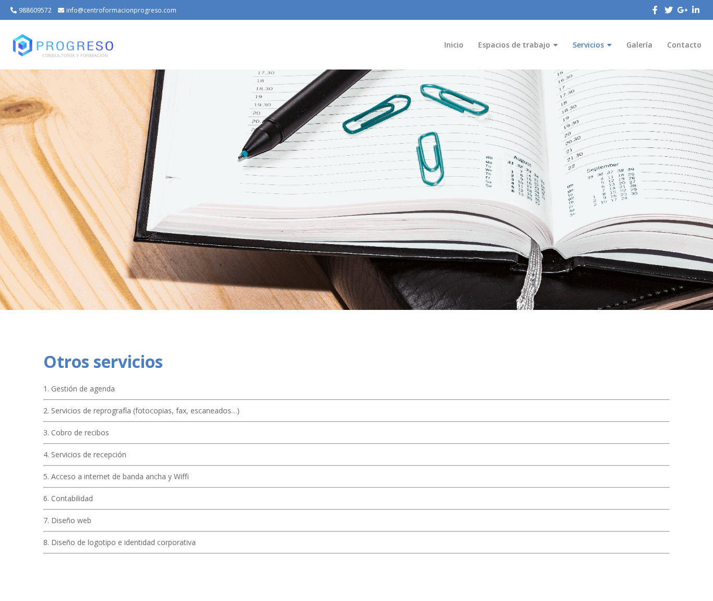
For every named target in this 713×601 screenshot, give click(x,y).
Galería (639, 45)
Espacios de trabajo (514, 45)
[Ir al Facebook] (655, 10)
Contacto (684, 45)
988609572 (35, 10)
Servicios (588, 45)
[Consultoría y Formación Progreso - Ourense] (62, 44)
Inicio (454, 45)
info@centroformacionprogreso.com (121, 10)
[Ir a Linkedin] (696, 10)
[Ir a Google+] (682, 10)
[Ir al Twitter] (668, 10)
